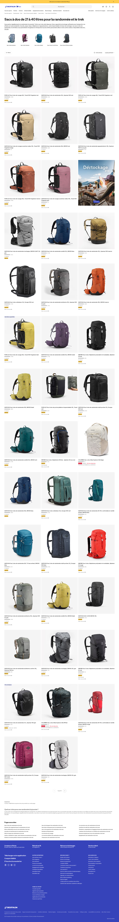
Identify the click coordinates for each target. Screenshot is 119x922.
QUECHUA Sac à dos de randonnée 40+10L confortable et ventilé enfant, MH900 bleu (96, 511)
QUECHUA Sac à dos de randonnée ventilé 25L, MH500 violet (58, 354)
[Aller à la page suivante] (64, 790)
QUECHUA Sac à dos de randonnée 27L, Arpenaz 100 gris (20, 722)
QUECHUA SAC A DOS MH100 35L (87, 616)
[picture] (22, 75)
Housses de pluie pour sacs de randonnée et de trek (92, 833)
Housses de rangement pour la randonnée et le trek (17, 827)
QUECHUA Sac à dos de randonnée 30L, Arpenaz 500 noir (57, 95)
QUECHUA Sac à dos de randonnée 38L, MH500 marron (93, 302)
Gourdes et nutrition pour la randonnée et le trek (16, 831)
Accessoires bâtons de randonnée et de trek (53, 835)
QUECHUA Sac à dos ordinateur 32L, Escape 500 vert (56, 511)
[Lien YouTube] (11, 865)
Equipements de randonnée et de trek (88, 835)
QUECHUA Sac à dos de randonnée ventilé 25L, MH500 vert (20, 460)
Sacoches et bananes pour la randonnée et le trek (54, 827)
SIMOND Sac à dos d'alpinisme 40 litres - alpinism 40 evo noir (58, 460)
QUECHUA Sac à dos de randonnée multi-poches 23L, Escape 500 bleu (58, 564)
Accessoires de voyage (47, 833)
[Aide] (106, 6)
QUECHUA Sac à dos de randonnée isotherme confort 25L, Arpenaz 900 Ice (20, 669)
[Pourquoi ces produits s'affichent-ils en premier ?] (94, 52)
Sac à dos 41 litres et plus (66, 45)
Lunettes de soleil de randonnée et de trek (89, 827)
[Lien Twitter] (8, 865)
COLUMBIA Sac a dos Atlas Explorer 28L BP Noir (54, 722)
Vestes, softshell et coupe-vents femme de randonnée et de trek (20, 835)
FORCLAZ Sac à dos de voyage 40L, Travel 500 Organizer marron (22, 198)
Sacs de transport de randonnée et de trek (52, 825)
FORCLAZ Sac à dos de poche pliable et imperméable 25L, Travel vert (59, 408)
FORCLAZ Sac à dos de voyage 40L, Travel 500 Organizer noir (21, 95)
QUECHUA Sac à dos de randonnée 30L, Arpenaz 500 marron (95, 251)
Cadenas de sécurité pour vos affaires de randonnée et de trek (94, 831)
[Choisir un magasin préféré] (103, 6)
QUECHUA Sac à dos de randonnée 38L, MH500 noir (55, 146)
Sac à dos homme (11, 45)
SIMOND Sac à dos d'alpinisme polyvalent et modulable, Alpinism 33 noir (96, 355)
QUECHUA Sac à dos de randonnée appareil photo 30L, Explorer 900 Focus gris (96, 147)
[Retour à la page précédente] (54, 790)
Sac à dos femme (25, 45)
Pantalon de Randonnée (48, 831)
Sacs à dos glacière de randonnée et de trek (52, 829)
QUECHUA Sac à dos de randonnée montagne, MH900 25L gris (58, 668)
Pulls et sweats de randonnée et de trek (14, 833)
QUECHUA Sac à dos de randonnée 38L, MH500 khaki (19, 407)
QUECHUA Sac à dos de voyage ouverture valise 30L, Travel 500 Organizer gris (59, 199)
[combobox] (110, 52)
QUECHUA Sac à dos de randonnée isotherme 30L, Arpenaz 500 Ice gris (59, 303)
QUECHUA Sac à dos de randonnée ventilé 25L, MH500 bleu (57, 251)
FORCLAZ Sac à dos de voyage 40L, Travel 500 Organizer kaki (21, 354)
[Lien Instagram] (14, 865)
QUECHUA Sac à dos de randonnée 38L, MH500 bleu (18, 511)
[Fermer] (113, 2)
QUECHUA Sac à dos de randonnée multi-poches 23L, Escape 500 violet (21, 776)
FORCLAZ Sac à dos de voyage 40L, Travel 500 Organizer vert (95, 95)
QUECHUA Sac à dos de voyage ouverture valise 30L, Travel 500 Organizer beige (22, 147)
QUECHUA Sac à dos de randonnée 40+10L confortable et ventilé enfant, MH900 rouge (96, 723)
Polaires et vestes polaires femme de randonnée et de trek (18, 837)
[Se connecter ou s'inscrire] (109, 6)
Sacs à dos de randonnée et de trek (13, 825)
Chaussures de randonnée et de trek (51, 837)
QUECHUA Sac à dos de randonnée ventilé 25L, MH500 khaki (58, 616)
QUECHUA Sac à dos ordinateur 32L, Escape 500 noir (19, 302)
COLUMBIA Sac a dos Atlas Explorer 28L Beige (91, 460)
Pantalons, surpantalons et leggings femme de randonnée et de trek (96, 829)
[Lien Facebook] (5, 865)
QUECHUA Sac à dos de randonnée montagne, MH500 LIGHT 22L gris (22, 252)
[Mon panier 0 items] (113, 6)
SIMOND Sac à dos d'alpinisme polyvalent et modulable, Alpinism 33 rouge (96, 564)
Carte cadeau (110, 10)
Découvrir (96, 201)
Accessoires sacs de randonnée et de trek (89, 825)
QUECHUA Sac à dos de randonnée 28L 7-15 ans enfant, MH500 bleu (22, 564)
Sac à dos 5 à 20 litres (52, 45)
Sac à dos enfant (39, 45)
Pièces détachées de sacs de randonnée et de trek (17, 829)
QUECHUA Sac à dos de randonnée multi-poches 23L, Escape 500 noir (95, 408)
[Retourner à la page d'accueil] (13, 6)
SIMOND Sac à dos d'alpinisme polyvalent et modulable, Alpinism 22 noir (96, 669)
